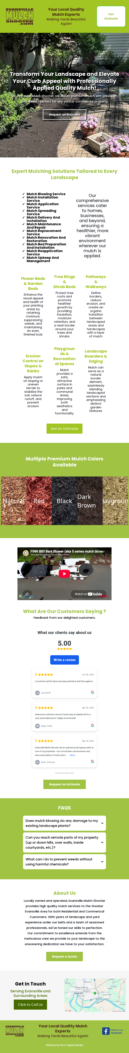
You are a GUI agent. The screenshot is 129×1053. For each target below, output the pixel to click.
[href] (95, 995)
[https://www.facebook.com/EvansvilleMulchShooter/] (112, 1031)
